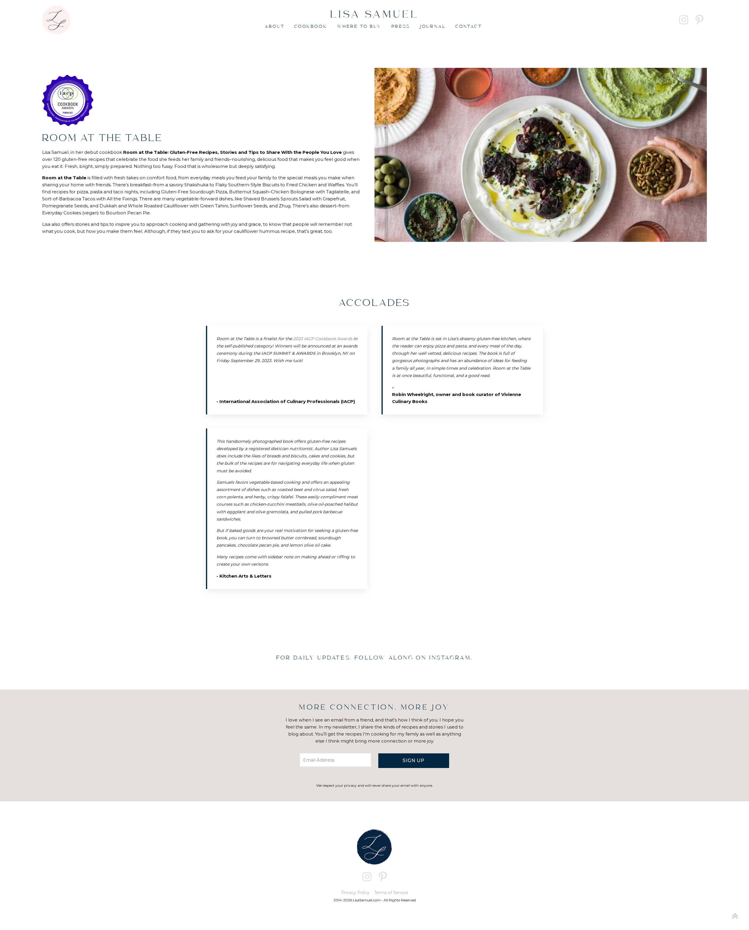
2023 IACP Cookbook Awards (322, 338)
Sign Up (414, 760)
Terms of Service (391, 892)
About (274, 27)
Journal (433, 27)
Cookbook (310, 27)
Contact (469, 27)
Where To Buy (359, 27)
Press (400, 27)
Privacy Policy (355, 892)
